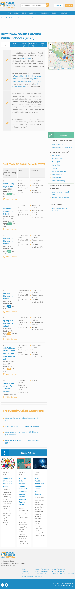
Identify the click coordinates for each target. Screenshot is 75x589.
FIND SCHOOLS (13, 13)
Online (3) (54, 168)
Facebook (6, 585)
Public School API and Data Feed (63, 574)
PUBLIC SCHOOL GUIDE (48, 13)
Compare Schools (40, 574)
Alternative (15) (56, 178)
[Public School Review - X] (2, 585)
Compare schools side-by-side (61, 147)
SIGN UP (69, 5)
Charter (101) (55, 165)
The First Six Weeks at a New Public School (7, 482)
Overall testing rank (33, 81)
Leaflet (62, 69)
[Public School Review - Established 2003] (8, 5)
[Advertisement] (24, 274)
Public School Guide (41, 571)
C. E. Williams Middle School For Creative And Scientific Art (9, 354)
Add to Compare (11, 200)
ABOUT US (63, 13)
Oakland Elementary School (8, 296)
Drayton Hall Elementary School (25, 80)
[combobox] (31, 5)
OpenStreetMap (70, 69)
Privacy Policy (68, 586)
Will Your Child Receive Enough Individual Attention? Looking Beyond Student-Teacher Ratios (23, 491)
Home (23, 569)
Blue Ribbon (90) (57, 159)
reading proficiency (19, 86)
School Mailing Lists (58, 571)
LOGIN (58, 5)
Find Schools (26, 574)
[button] (67, 58)
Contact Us (38, 576)
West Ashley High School (23, 76)
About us (25, 571)
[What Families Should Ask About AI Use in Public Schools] (40, 463)
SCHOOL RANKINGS (29, 13)
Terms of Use (57, 586)
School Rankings (27, 576)
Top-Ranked (55, 156)
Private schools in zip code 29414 (60, 193)
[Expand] (50, 52)
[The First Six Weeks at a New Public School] (8, 463)
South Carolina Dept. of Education (59, 209)
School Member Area (59, 569)
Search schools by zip (58, 144)
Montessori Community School (8, 211)
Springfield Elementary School (8, 323)
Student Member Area (42, 569)
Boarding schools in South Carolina (60, 198)
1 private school (25, 58)
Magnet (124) (55, 162)
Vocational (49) (56, 174)
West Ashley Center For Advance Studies (8, 387)
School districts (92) (58, 181)
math (36, 84)
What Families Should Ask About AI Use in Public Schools (39, 486)
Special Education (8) (58, 171)
